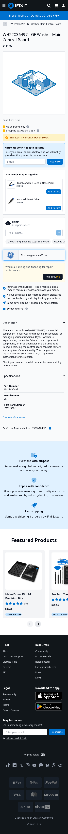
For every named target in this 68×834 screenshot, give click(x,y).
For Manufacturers (45, 667)
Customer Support (13, 656)
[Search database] (49, 5)
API (4, 672)
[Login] (63, 5)
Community (41, 651)
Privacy (6, 699)
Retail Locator (42, 661)
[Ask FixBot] (58, 232)
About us (8, 651)
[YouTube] (34, 765)
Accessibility (9, 694)
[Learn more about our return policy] (26, 308)
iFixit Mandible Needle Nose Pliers (35, 182)
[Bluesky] (47, 765)
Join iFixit (53, 276)
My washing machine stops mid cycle (28, 241)
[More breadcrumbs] (5, 24)
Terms (6, 704)
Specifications (11, 376)
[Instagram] (28, 765)
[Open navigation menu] (4, 5)
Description (10, 323)
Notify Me (55, 161)
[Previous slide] (30, 624)
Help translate (31, 754)
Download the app (47, 688)
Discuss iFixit (10, 661)
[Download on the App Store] (48, 696)
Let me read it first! (16, 738)
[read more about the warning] (50, 428)
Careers (7, 667)
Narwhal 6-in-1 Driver (28, 199)
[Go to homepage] (19, 6)
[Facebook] (15, 765)
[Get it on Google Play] (48, 706)
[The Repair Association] (60, 765)
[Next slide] (38, 624)
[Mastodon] (41, 765)
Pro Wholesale (43, 656)
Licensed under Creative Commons (34, 817)
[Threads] (54, 765)
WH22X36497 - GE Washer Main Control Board (36, 24)
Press (38, 672)
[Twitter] (21, 765)
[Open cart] (56, 5)
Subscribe (57, 731)
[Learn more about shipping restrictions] (27, 126)
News (38, 677)
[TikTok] (8, 765)
